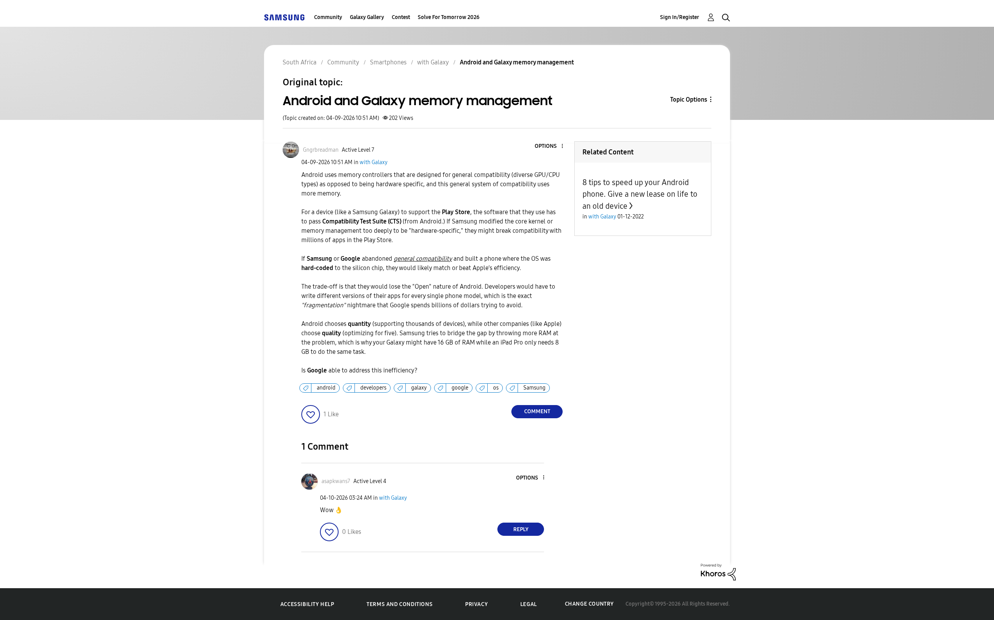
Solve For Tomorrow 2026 (449, 17)
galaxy (419, 387)
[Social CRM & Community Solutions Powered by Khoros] (718, 571)
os (496, 387)
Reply (520, 529)
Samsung (534, 387)
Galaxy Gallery (367, 17)
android (326, 387)
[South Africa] (284, 17)
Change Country (589, 604)
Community (328, 17)
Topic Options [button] (688, 99)
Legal (528, 604)
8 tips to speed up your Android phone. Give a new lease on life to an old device (639, 194)
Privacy (476, 604)
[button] (549, 146)
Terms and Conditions (400, 604)
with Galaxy (374, 162)
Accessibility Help (307, 604)
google (460, 387)
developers (373, 387)
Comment (537, 411)
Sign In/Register (679, 17)
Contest (401, 17)
